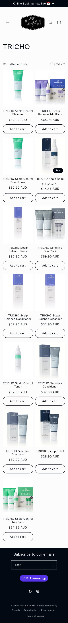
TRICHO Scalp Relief (50, 451)
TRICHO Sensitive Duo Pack (50, 249)
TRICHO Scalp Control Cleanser (18, 112)
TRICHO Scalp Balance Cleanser (50, 317)
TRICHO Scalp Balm (50, 178)
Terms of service (35, 615)
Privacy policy (48, 610)
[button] (7, 22)
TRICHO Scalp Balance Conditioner (18, 317)
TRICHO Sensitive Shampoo (18, 453)
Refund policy (31, 610)
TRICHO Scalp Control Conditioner (18, 180)
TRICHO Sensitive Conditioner (50, 385)
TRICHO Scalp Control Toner (18, 385)
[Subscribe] (52, 564)
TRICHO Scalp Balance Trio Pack (50, 112)
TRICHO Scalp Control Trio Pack (18, 520)
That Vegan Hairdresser (32, 605)
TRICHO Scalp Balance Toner (18, 249)
